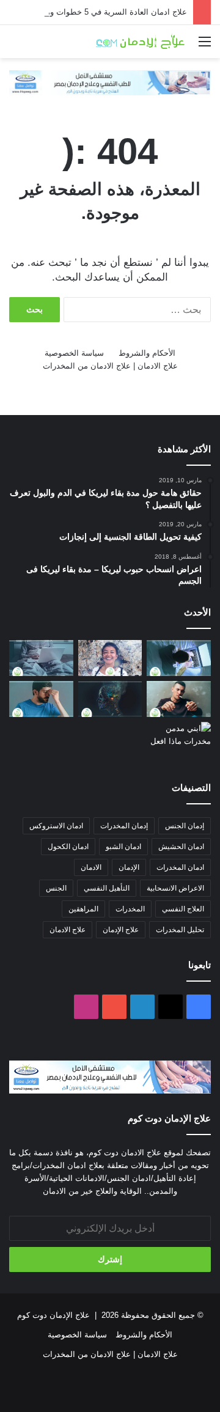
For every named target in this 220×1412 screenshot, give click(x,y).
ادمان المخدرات (180, 867)
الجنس (56, 888)
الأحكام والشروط (147, 353)
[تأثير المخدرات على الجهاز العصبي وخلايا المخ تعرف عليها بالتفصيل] (110, 699)
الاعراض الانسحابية (175, 888)
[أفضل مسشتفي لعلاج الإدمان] (110, 82)
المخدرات (130, 909)
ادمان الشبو (123, 846)
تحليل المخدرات (180, 929)
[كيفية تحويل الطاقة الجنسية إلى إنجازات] (110, 658)
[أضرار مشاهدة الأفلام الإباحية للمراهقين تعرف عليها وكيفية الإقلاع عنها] (179, 658)
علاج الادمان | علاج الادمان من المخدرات (110, 365)
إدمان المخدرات (124, 826)
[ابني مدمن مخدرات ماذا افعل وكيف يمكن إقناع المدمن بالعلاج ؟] (179, 740)
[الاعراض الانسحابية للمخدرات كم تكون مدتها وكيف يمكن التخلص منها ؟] (41, 699)
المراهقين (83, 909)
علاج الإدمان (121, 929)
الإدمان (129, 867)
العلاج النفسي (183, 909)
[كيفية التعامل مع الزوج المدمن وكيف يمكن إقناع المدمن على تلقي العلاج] (179, 699)
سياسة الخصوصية (74, 353)
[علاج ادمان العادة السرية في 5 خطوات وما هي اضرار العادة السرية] (41, 658)
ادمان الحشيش (181, 846)
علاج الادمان (68, 929)
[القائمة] (205, 46)
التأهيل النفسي (107, 888)
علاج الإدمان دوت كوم (53, 1315)
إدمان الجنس (184, 826)
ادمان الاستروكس (56, 826)
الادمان (91, 867)
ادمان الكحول (68, 846)
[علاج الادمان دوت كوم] (140, 42)
